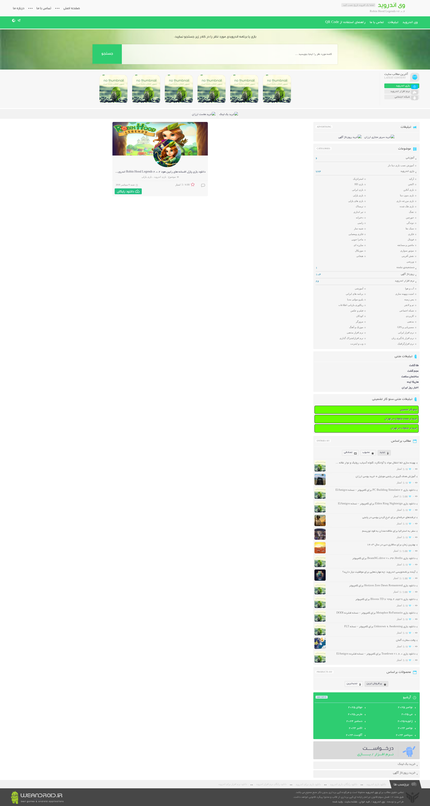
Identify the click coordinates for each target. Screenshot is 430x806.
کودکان (359, 316)
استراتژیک (358, 178)
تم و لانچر (409, 305)
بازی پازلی (147, 176)
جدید (382, 452)
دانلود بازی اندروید (376, 784)
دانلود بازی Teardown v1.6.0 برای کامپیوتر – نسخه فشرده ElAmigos (375, 653)
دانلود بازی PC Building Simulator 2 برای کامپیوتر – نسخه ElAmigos (375, 490)
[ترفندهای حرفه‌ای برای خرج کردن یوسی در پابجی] (320, 525)
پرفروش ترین (374, 683)
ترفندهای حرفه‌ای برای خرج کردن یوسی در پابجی (388, 517)
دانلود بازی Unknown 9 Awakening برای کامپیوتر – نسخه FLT (379, 626)
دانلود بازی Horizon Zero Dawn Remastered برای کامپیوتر (382, 585)
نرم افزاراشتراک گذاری (351, 338)
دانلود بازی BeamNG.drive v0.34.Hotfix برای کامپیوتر (383, 558)
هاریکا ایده (413, 382)
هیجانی (359, 256)
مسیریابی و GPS (405, 327)
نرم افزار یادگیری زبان (402, 338)
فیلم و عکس (356, 310)
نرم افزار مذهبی (355, 332)
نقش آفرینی (408, 256)
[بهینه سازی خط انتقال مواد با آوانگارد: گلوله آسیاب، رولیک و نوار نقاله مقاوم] (320, 470)
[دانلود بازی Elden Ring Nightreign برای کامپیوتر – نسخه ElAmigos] (244, 89)
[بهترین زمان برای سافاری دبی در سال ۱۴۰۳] (320, 552)
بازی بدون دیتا (407, 195)
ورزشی (410, 261)
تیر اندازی (358, 212)
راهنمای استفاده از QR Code (345, 22)
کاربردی (410, 316)
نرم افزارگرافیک (406, 343)
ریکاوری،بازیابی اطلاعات (350, 305)
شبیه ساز (358, 228)
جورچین (410, 217)
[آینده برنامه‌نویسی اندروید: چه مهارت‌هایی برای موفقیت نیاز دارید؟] (320, 580)
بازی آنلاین (408, 189)
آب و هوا (409, 288)
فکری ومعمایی (355, 234)
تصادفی (348, 452)
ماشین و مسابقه (405, 245)
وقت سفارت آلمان (405, 640)
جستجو (107, 53)
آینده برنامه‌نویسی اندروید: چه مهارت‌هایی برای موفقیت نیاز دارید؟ (378, 572)
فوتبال (411, 239)
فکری (411, 234)
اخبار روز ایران (410, 387)
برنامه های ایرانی (354, 293)
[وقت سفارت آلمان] (320, 648)
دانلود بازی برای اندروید (308, 784)
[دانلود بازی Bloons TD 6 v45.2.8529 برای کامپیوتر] (146, 89)
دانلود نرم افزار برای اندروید (232, 784)
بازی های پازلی (355, 201)
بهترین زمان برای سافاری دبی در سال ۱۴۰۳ (391, 544)
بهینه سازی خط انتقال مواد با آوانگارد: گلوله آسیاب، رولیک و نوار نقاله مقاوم (375, 462)
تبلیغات (393, 22)
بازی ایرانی (357, 189)
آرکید (411, 178)
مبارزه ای (358, 245)
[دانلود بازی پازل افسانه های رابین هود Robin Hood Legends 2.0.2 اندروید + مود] (167, 166)
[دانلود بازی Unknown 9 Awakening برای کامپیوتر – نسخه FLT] (320, 634)
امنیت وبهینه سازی (404, 293)
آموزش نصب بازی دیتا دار (401, 165)
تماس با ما (44, 8)
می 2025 (407, 714)
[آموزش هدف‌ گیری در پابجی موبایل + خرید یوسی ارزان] (320, 484)
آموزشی (410, 157)
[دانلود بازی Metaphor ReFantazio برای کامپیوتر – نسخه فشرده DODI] (113, 89)
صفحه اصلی (71, 8)
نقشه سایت (351, 801)
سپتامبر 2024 (404, 735)
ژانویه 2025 (405, 721)
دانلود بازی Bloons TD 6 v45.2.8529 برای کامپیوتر (385, 599)
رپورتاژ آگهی (407, 274)
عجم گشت (413, 371)
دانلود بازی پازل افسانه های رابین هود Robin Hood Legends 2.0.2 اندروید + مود (157, 172)
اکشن (411, 184)
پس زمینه (409, 299)
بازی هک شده (407, 206)
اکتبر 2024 (355, 728)
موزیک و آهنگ (356, 327)
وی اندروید (410, 22)
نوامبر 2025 (405, 707)
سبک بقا (410, 228)
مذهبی (410, 321)
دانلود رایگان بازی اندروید (343, 784)
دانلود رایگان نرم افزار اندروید (271, 784)
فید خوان (364, 801)
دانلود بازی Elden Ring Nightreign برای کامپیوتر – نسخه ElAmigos (376, 503)
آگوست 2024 (354, 735)
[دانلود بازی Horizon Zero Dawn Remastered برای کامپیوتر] (179, 89)
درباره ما (18, 8)
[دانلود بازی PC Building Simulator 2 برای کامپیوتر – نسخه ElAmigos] (277, 89)
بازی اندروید (160, 176)
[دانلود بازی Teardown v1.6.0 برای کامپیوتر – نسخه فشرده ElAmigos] (320, 662)
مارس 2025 (355, 714)
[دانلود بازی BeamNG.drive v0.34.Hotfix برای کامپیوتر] (212, 89)
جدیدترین (352, 683)
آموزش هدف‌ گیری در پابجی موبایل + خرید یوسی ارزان (385, 476)
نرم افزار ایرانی (406, 332)
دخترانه (359, 217)
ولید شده (338, 801)
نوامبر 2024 (405, 728)
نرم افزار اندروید (404, 280)
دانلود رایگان (125, 191)
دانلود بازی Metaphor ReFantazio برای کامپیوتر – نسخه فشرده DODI (375, 613)
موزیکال (359, 250)
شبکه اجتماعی (406, 310)
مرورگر (359, 321)
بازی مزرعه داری (405, 201)
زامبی (360, 223)
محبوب (366, 452)
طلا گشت (414, 365)
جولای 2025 (355, 707)
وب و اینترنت (356, 343)
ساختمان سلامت (410, 376)
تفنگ (411, 212)
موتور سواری (407, 250)
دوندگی (410, 223)
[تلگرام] (19, 20)
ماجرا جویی (357, 239)
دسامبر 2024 (354, 721)
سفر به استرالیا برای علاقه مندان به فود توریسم (388, 531)
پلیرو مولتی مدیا (355, 299)
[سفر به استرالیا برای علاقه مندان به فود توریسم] (320, 539)
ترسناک (359, 206)
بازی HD (359, 184)
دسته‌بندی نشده (405, 267)
